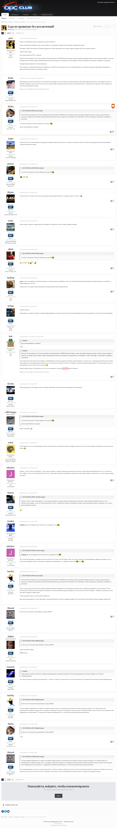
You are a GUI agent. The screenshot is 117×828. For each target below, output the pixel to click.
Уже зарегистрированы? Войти (105, 2)
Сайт (5, 14)
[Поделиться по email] (8, 811)
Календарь (21, 18)
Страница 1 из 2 (19, 33)
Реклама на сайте (47, 14)
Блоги (35, 14)
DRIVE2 (10, 330)
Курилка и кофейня (31, 29)
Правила (12, 18)
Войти (58, 796)
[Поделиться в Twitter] (5, 811)
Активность (15, 14)
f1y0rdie (22, 525)
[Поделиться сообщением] (113, 38)
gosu (21, 281)
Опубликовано (28, 38)
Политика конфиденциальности (53, 821)
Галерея (25, 14)
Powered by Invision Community (58, 825)
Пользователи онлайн (33, 18)
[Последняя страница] (13, 33)
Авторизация (98, 26)
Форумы (4, 18)
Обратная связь (68, 821)
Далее (9, 33)
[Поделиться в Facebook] (2, 811)
